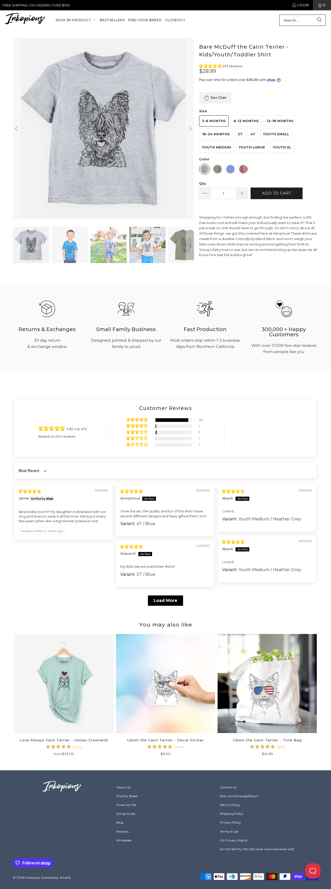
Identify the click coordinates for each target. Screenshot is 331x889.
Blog (119, 822)
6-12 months (246, 121)
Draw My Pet (126, 805)
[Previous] (17, 128)
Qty (202, 183)
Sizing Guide (125, 814)
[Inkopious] (25, 20)
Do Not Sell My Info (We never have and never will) (257, 849)
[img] (30, 491)
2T (240, 134)
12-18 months (280, 121)
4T (252, 134)
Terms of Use (229, 831)
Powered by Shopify (56, 877)
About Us (123, 787)
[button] (76, 20)
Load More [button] (165, 600)
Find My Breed (127, 796)
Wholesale (123, 840)
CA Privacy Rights (233, 840)
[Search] (319, 20)
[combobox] (302, 20)
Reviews (122, 831)
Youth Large (252, 147)
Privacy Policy (230, 822)
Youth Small (276, 134)
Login (303, 5)
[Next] (190, 128)
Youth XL (282, 147)
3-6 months (214, 121)
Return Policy (230, 805)
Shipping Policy (231, 814)
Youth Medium (216, 147)
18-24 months (216, 134)
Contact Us (228, 787)
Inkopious (32, 877)
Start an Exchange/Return (239, 796)
